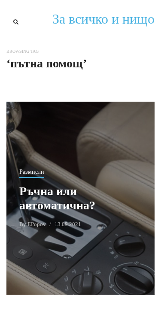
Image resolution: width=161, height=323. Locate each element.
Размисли (31, 172)
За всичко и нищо (103, 19)
